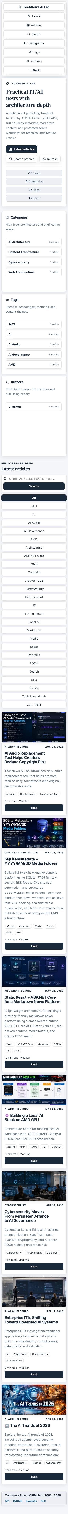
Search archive (24, 159)
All (34, 498)
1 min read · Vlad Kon (17, 1259)
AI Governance (34, 531)
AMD (34, 539)
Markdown (34, 630)
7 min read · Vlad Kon (17, 939)
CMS (34, 564)
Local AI (34, 622)
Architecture (34, 547)
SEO (34, 680)
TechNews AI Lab (36, 7)
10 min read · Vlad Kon (17, 1057)
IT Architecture (34, 613)
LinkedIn (31, 1501)
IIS (34, 605)
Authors (36, 61)
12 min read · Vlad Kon (17, 1154)
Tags (36, 52)
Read (34, 807)
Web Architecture (18, 991)
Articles (36, 25)
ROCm (34, 663)
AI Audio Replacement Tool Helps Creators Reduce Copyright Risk (25, 757)
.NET (34, 506)
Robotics (34, 655)
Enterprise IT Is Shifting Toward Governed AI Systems (31, 1319)
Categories (36, 43)
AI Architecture (16, 746)
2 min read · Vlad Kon (17, 1470)
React (34, 647)
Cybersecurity (34, 589)
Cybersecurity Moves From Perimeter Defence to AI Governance (27, 1216)
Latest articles (24, 149)
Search (36, 34)
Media (34, 638)
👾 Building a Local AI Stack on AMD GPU (24, 1117)
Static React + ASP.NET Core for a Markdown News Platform (32, 999)
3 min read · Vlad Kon (17, 801)
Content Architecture (21, 852)
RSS (43, 1501)
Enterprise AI (34, 597)
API (7, 1501)
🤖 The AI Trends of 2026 (27, 1425)
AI (34, 514)
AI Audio (34, 522)
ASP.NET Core (34, 556)
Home (36, 16)
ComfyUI (34, 572)
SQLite (34, 688)
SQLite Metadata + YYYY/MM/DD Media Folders (31, 861)
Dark (36, 70)
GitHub (17, 1501)
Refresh (52, 159)
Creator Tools (34, 580)
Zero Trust (34, 704)
